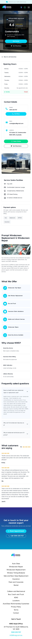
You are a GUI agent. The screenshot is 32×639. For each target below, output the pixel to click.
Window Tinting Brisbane (16, 573)
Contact (16, 613)
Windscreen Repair (16, 567)
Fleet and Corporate (16, 582)
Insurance (16, 579)
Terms (16, 610)
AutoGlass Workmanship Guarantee (16, 604)
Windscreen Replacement (16, 570)
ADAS (16, 597)
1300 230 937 (16, 632)
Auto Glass (16, 563)
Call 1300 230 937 (17, 536)
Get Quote (16, 41)
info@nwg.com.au (16, 635)
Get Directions (17, 46)
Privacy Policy (16, 607)
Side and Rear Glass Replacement (16, 576)
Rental (16, 585)
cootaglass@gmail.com (16, 123)
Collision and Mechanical (16, 591)
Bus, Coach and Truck (16, 594)
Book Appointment (17, 531)
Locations (16, 600)
